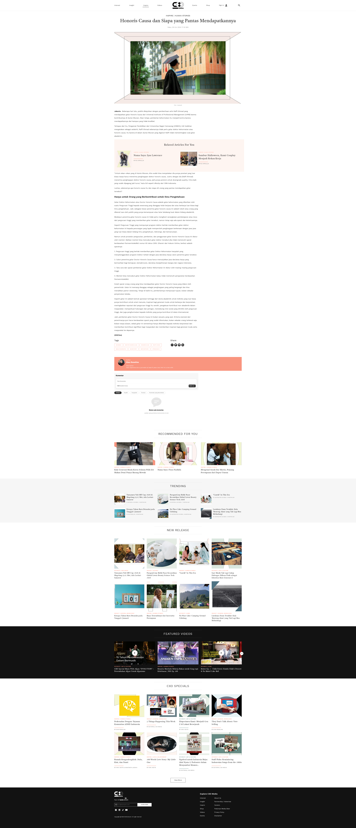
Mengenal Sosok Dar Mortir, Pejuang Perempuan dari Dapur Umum (217, 471)
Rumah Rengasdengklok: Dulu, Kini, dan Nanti (128, 761)
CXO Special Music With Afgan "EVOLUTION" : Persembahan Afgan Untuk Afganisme (133, 670)
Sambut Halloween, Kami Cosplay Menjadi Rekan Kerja (217, 157)
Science (155, 570)
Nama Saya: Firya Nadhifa (169, 470)
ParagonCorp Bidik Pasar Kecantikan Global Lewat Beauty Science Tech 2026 (183, 497)
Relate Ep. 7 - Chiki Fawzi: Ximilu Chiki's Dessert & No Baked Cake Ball (221, 670)
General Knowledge (127, 613)
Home (188, 613)
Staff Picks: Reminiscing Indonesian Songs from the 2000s (227, 761)
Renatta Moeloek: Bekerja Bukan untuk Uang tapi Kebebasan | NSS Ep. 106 (178, 670)
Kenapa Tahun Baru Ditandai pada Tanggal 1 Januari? (141, 511)
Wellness (125, 570)
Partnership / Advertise (222, 801)
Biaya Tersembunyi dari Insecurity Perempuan (160, 617)
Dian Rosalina (132, 362)
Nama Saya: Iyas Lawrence (148, 155)
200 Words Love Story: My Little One (161, 761)
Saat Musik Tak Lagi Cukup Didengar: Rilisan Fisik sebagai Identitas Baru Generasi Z (224, 575)
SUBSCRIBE (144, 804)
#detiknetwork (145, 349)
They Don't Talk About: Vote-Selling (225, 723)
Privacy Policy (219, 812)
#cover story (133, 349)
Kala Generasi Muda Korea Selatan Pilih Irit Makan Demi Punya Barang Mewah (134, 471)
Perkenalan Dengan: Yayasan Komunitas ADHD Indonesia (127, 723)
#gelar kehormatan (121, 349)
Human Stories (182, 16)
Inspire (145, 5)
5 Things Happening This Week (161, 722)
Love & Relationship (159, 757)
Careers (217, 805)
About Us (217, 798)
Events (194, 5)
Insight (131, 5)
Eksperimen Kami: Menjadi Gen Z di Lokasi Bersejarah (193, 723)
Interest (117, 5)
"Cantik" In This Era (221, 495)
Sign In (221, 5)
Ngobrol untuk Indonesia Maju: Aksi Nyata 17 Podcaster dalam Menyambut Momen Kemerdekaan (193, 764)
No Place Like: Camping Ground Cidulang (183, 511)
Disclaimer (218, 816)
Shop (208, 5)
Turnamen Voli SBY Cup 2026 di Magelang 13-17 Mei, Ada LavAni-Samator (140, 497)
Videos (159, 5)
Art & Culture (223, 570)
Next (241, 653)
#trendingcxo (156, 349)
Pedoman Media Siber (222, 808)
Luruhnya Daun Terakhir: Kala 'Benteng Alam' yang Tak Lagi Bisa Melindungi (227, 512)
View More (178, 780)
